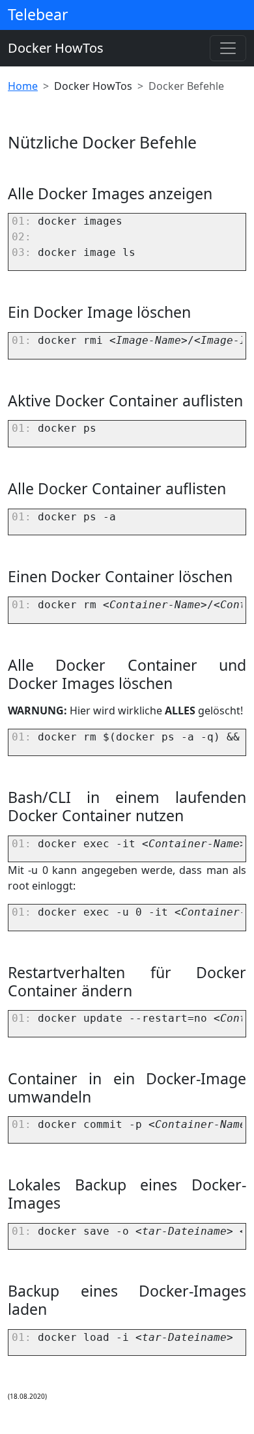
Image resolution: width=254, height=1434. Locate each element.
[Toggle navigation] (228, 48)
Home (23, 86)
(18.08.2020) (27, 1396)
